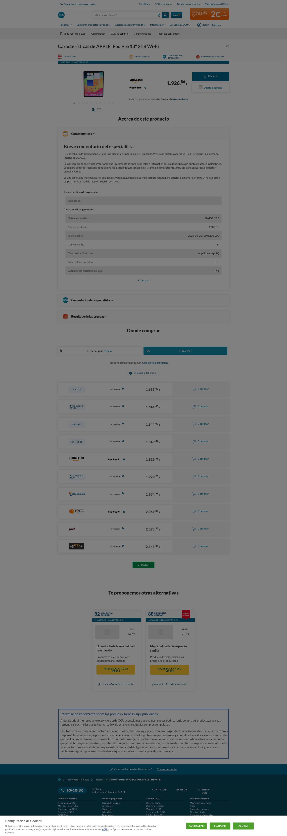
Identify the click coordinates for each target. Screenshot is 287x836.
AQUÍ (104, 829)
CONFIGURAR (196, 826)
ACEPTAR (243, 826)
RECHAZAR (220, 826)
